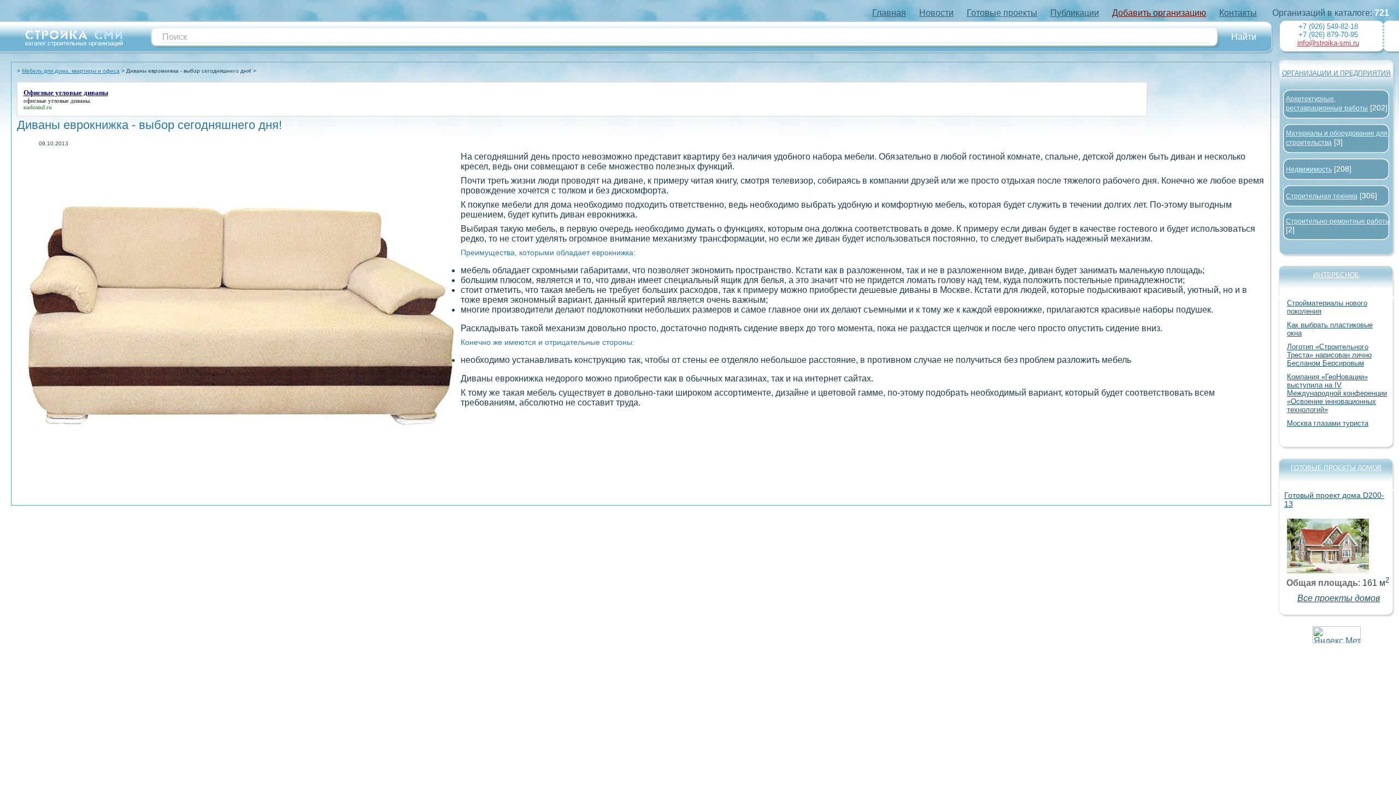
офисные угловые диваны (56, 100)
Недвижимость (1309, 169)
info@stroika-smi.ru (1328, 43)
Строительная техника (1321, 196)
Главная (889, 12)
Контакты (1238, 12)
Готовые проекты (1002, 12)
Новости (936, 12)
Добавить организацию (1159, 12)
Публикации (1074, 12)
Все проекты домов (1338, 598)
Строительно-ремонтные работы (1338, 221)
